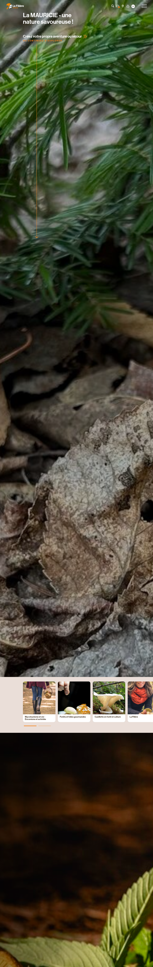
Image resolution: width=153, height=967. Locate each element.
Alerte (127, 6)
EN (133, 6)
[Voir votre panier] (117, 6)
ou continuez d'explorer (42, 40)
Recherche (112, 6)
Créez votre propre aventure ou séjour (52, 36)
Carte (122, 6)
